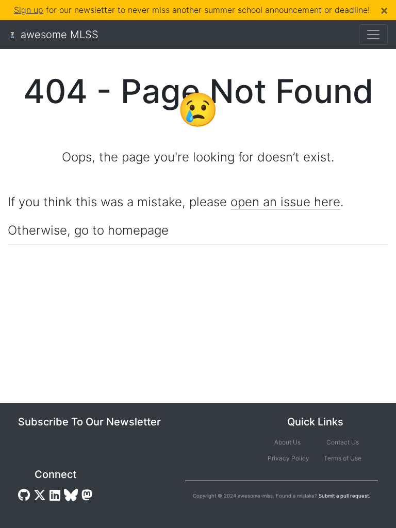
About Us (287, 442)
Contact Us (342, 442)
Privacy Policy (287, 458)
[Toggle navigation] (373, 34)
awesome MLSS (59, 34)
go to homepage (121, 230)
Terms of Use (342, 458)
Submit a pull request (344, 496)
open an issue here (285, 201)
